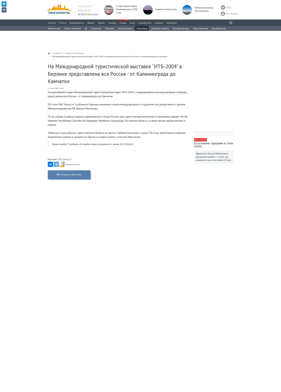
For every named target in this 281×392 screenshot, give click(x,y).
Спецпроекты (144, 22)
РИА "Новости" (65, 159)
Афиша (90, 22)
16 (84, 10)
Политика (109, 28)
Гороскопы (171, 22)
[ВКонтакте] (50, 164)
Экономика (141, 28)
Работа (62, 22)
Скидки (123, 22)
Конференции (219, 28)
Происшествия (125, 28)
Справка (112, 22)
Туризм (101, 22)
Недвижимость (76, 22)
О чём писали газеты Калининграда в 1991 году (127, 9)
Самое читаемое (72, 28)
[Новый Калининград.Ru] (49, 53)
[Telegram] (56, 164)
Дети (132, 22)
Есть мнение (200, 139)
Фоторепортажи (181, 28)
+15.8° (85, 6)
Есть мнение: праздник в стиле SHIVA (213, 144)
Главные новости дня (165, 9)
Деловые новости (160, 28)
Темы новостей (200, 28)
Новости (52, 22)
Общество (96, 28)
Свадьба (159, 22)
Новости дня (54, 28)
